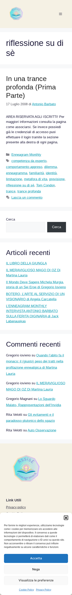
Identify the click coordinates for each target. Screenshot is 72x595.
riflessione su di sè (20, 185)
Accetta (36, 558)
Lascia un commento (26, 197)
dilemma (50, 167)
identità (51, 173)
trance (10, 191)
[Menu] (60, 14)
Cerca (10, 219)
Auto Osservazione (42, 430)
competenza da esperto (28, 161)
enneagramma (16, 173)
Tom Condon (45, 185)
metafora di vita (35, 179)
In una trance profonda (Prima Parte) (31, 87)
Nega (36, 569)
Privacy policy (16, 507)
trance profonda (29, 191)
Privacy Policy (43, 589)
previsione (57, 179)
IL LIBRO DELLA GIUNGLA (26, 263)
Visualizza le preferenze (36, 580)
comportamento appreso (24, 167)
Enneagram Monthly (26, 155)
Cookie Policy (26, 589)
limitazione (14, 179)
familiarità (36, 173)
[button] (66, 518)
